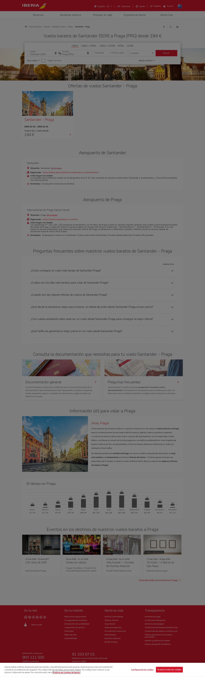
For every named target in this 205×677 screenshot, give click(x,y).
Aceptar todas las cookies (169, 670)
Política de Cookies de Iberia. (66, 672)
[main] (102, 670)
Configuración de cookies (142, 670)
